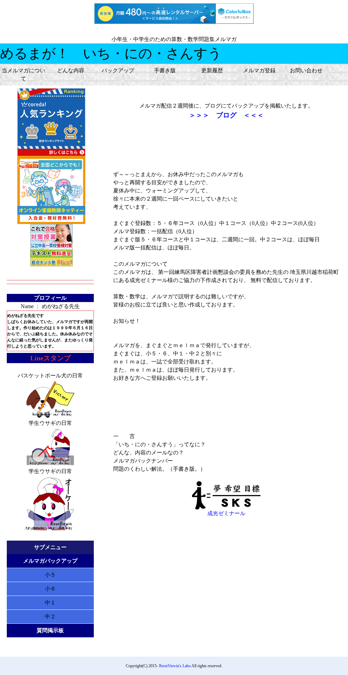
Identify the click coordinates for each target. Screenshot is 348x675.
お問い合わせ (306, 70)
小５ (50, 575)
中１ (50, 602)
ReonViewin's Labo (175, 665)
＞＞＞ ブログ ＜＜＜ (226, 115)
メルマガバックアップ (50, 561)
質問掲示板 (50, 630)
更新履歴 (212, 70)
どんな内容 (70, 70)
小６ (50, 589)
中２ (50, 616)
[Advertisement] (226, 145)
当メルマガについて (23, 74)
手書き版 (165, 70)
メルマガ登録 (259, 70)
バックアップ (118, 70)
